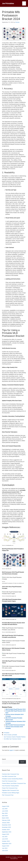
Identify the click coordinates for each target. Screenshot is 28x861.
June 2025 (5, 839)
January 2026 (6, 822)
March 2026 (5, 818)
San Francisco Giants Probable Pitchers (15, 737)
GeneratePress (14, 858)
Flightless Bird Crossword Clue (10, 790)
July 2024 (4, 848)
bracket (9, 734)
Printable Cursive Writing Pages (10, 792)
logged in (11, 750)
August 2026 (5, 806)
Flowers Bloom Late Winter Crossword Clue (14, 783)
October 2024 (6, 841)
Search (4, 759)
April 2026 (5, 815)
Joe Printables (8, 3)
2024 (5, 734)
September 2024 (6, 843)
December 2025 (6, 825)
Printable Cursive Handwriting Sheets (12, 778)
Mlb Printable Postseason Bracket (15, 725)
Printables (6, 732)
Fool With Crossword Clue (9, 776)
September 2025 (6, 832)
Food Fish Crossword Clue (9, 781)
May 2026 (5, 813)
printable (14, 734)
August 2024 (5, 846)
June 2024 (5, 850)
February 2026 (6, 820)
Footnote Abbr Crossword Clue (10, 774)
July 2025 (4, 836)
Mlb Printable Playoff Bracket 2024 (16, 709)
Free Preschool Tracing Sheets (10, 785)
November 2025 (6, 827)
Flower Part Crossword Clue (9, 788)
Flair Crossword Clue (7, 795)
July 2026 (4, 808)
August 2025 (5, 834)
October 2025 (6, 829)
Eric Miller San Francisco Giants (12, 739)
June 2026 (5, 811)
